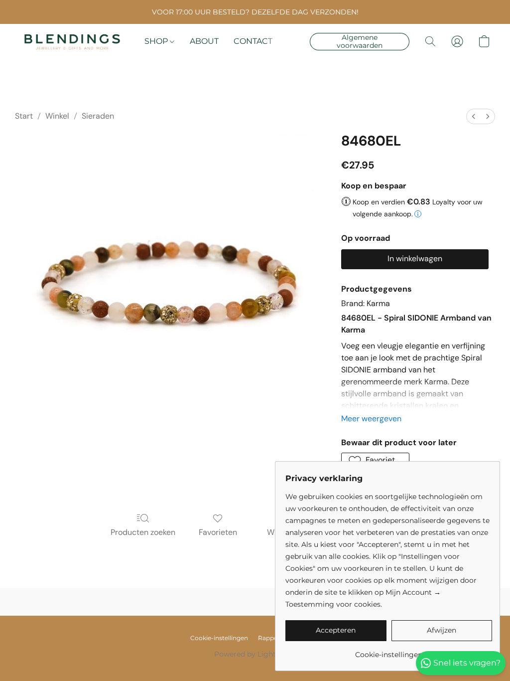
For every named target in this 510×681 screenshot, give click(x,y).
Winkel (57, 116)
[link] (388, 651)
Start (24, 116)
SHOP (157, 41)
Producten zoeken (143, 532)
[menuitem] (474, 116)
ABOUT (204, 41)
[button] (72, 41)
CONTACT (253, 41)
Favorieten (218, 532)
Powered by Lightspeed (255, 654)
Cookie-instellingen (219, 638)
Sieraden (98, 116)
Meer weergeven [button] (371, 418)
